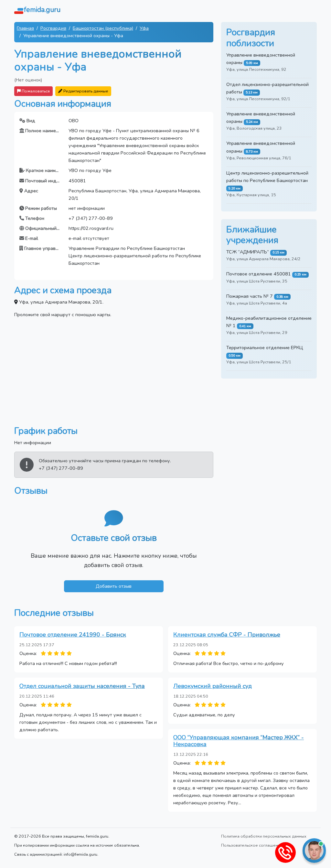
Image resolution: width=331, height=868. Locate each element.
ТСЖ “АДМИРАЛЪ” (247, 252)
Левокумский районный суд (212, 686)
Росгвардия (53, 28)
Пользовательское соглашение (252, 845)
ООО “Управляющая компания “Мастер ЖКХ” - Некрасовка (238, 741)
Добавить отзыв (114, 586)
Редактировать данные (85, 91)
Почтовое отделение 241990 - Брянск (72, 634)
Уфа (144, 28)
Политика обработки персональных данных (263, 836)
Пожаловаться (35, 91)
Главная (25, 28)
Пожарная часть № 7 (249, 296)
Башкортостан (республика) (103, 28)
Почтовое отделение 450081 (258, 274)
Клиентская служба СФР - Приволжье (226, 634)
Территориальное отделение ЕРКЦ (264, 347)
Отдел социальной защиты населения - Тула (82, 686)
